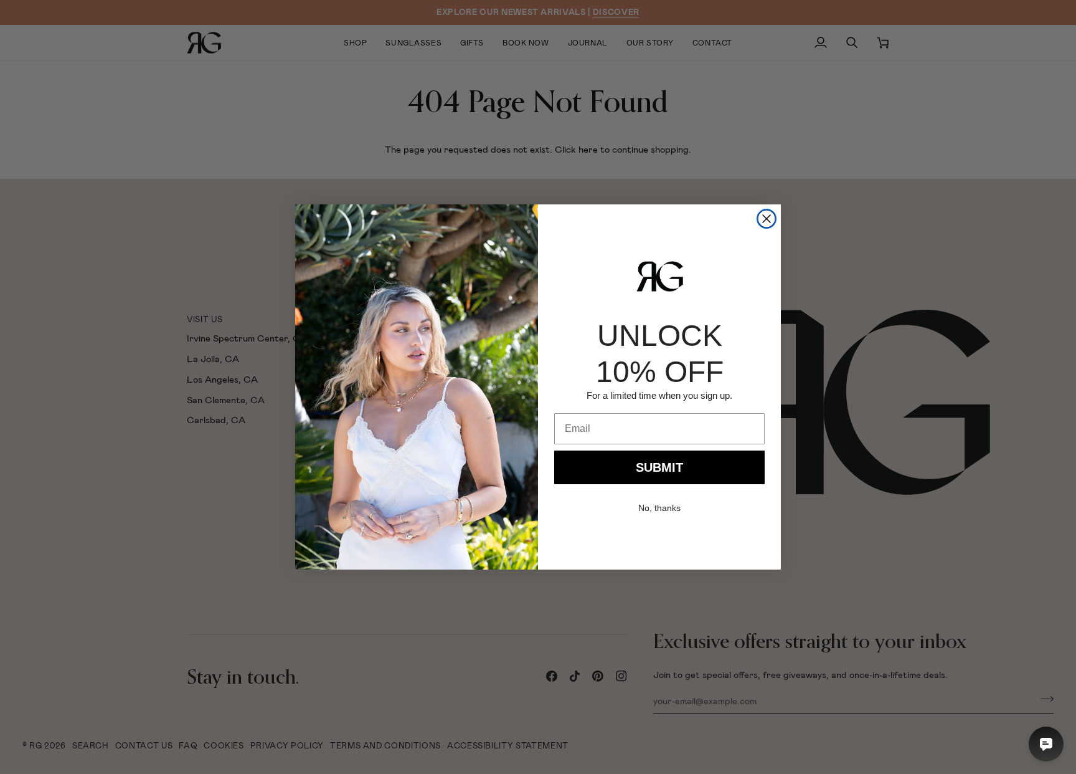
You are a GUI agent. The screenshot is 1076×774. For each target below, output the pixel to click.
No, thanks (659, 508)
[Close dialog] (766, 218)
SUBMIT (659, 467)
